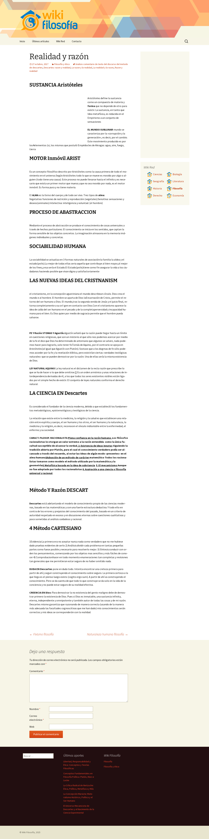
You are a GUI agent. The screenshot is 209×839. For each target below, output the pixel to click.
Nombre (34, 709)
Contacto (76, 41)
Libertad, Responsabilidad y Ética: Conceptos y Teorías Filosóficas (77, 765)
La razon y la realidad (82, 67)
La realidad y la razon (103, 67)
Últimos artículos (40, 41)
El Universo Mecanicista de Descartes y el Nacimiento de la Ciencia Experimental (78, 809)
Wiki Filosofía (28, 832)
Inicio (22, 41)
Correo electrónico (36, 717)
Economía (178, 195)
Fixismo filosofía (41, 634)
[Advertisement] (58, 117)
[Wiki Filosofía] (104, 19)
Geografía (158, 181)
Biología (177, 174)
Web (31, 726)
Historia (157, 188)
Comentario (37, 671)
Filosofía (177, 188)
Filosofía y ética (62, 64)
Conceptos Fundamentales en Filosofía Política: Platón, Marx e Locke (78, 777)
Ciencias (157, 174)
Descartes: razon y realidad (57, 67)
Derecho (157, 195)
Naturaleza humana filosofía (107, 634)
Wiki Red (60, 41)
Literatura (178, 181)
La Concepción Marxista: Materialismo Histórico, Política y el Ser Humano (78, 797)
